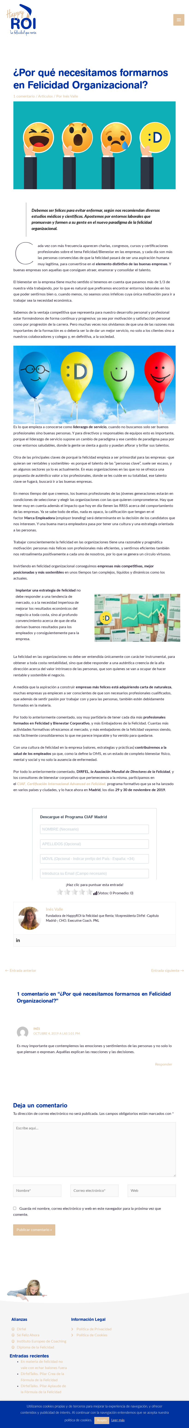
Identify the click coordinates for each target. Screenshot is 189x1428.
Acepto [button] (101, 1420)
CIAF (21, 784)
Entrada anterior (20, 970)
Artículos (45, 96)
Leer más (118, 1420)
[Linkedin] (18, 940)
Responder (163, 1064)
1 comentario (24, 96)
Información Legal (88, 1319)
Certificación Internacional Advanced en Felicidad (66, 784)
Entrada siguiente (167, 970)
